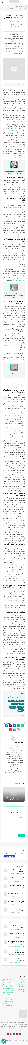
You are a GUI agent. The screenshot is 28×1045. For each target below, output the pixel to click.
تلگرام (19, 707)
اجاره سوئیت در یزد (20, 981)
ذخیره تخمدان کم (20, 280)
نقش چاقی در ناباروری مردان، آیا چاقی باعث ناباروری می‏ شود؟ (7, 999)
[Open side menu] (26, 2)
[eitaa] (18, 729)
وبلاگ (25, 6)
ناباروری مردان (17, 946)
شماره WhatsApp (16, 704)
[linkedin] (6, 725)
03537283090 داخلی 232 (15, 700)
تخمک (18, 723)
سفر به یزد (22, 979)
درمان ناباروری (19, 6)
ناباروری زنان (17, 881)
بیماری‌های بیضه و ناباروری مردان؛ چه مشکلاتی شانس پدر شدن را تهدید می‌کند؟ (16, 943)
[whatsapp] (22, 725)
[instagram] (17, 1034)
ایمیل (19, 710)
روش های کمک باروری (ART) (10, 723)
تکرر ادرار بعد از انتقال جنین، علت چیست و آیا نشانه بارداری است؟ (7, 981)
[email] (10, 729)
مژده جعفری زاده (12, 21)
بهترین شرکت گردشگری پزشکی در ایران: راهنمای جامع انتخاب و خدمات (7, 986)
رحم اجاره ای (22, 986)
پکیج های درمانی (21, 984)
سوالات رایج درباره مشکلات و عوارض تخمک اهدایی (15, 8)
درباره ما (23, 982)
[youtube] (8, 1034)
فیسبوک (11, 707)
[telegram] (18, 725)
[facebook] (14, 725)
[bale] (14, 729)
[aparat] (11, 1034)
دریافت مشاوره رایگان (9, 856)
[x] (10, 725)
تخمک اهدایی (11, 130)
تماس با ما (22, 987)
